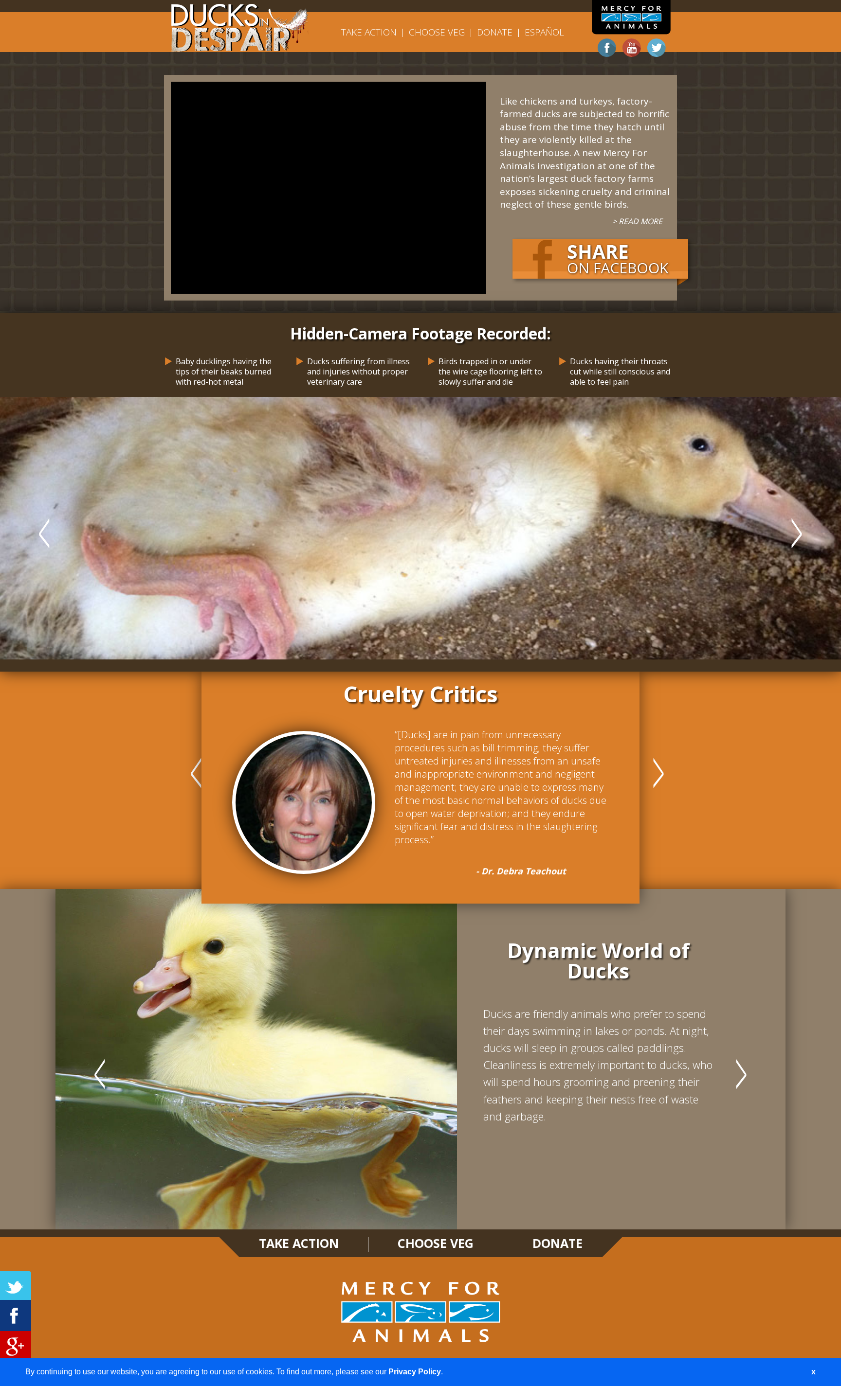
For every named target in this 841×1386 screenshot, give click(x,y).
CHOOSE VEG (437, 32)
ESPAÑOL (544, 32)
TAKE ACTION (369, 32)
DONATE (494, 32)
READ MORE (640, 221)
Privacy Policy (414, 1372)
